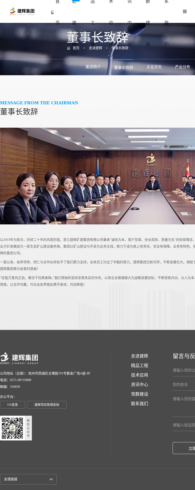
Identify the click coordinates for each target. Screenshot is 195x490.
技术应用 (111, 12)
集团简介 (93, 67)
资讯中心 (129, 12)
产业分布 (182, 67)
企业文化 (154, 67)
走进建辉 (74, 12)
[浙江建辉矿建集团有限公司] (20, 11)
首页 (57, 12)
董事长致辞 (123, 68)
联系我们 (166, 12)
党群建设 (148, 12)
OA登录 (12, 404)
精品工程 (93, 12)
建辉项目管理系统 (46, 404)
